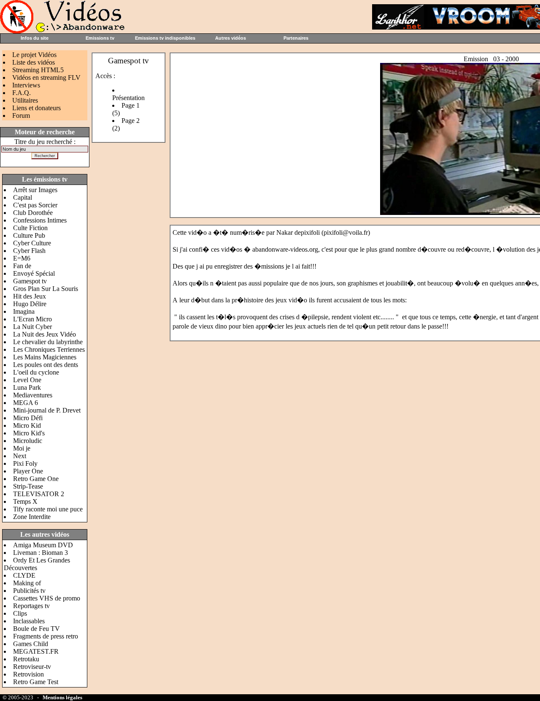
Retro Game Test (35, 681)
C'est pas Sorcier (35, 205)
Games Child (30, 643)
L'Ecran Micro (32, 319)
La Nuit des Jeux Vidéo (44, 334)
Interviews (26, 85)
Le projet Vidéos (34, 54)
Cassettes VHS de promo (46, 598)
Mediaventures (32, 395)
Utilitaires (25, 100)
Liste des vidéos (33, 62)
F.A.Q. (21, 92)
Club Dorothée (33, 212)
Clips (20, 613)
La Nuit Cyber (32, 326)
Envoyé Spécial (34, 273)
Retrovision (28, 674)
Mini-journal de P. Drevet (47, 410)
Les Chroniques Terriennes (49, 349)
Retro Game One (36, 478)
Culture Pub (29, 235)
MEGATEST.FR (36, 651)
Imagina (24, 311)
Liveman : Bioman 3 (40, 552)
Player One (28, 471)
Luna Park (27, 387)
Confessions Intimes (40, 220)
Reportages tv (31, 605)
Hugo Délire (29, 303)
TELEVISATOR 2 (38, 493)
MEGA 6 (25, 402)
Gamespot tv (30, 281)
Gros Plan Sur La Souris (45, 288)
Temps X (25, 501)
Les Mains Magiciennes (44, 357)
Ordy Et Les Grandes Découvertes (37, 564)
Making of (27, 583)
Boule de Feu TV (36, 628)
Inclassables (29, 621)
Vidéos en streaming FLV (46, 77)
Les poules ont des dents (45, 364)
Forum (21, 115)
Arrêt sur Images (35, 189)
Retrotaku (26, 659)
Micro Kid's (29, 433)
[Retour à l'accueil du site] (63, 31)
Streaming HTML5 (38, 69)
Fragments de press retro (45, 636)
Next (19, 455)
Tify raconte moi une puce (48, 509)
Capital (22, 197)
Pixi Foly (25, 463)
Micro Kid (27, 425)
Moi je (21, 448)
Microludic (27, 440)
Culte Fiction (30, 227)
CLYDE (24, 575)
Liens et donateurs (36, 107)
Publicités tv (29, 590)
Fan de (22, 265)
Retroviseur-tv (32, 666)
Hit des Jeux (29, 296)
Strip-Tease (28, 486)
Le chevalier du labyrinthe (48, 341)
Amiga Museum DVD (43, 545)
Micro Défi (28, 417)
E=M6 (21, 258)
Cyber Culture (32, 243)
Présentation (128, 97)
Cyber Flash (29, 250)
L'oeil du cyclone (36, 372)
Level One (27, 379)
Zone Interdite (32, 516)
